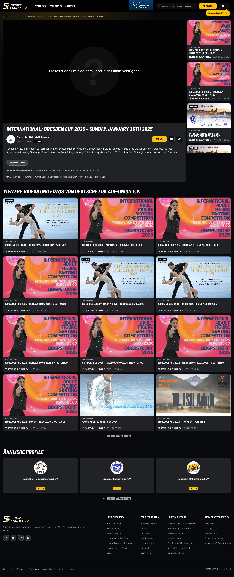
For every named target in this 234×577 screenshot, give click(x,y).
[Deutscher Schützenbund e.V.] (193, 467)
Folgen (159, 139)
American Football (149, 523)
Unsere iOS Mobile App (117, 538)
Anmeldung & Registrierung (218, 543)
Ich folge (209, 528)
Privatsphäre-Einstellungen (28, 569)
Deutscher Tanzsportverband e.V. (40, 478)
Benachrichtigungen (214, 538)
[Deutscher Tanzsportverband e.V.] (40, 467)
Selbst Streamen (114, 533)
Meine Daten (211, 533)
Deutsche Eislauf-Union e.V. (35, 16)
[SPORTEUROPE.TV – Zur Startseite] (15, 6)
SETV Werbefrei (114, 528)
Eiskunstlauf (16, 16)
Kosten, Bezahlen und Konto (181, 528)
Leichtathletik (147, 543)
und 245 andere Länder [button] (97, 177)
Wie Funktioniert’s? (116, 523)
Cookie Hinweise (49, 569)
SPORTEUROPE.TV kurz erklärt (182, 523)
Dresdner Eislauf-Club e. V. (117, 478)
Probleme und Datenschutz (180, 543)
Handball (145, 533)
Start (5, 16)
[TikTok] (21, 538)
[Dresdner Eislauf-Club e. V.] (116, 467)
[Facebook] (28, 538)
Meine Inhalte (211, 523)
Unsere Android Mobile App (119, 543)
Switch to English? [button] (215, 12)
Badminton (146, 553)
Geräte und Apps (175, 533)
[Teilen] (179, 139)
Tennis (144, 528)
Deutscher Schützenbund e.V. (193, 478)
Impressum (70, 569)
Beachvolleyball (148, 538)
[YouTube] (13, 538)
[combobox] (178, 6)
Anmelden (208, 6)
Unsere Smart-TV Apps (117, 548)
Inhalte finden (174, 538)
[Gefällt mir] (171, 139)
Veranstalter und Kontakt (179, 548)
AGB (61, 569)
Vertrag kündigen (176, 553)
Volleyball (145, 548)
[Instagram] (6, 538)
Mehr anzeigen (119, 436)
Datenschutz (8, 569)
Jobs (109, 553)
